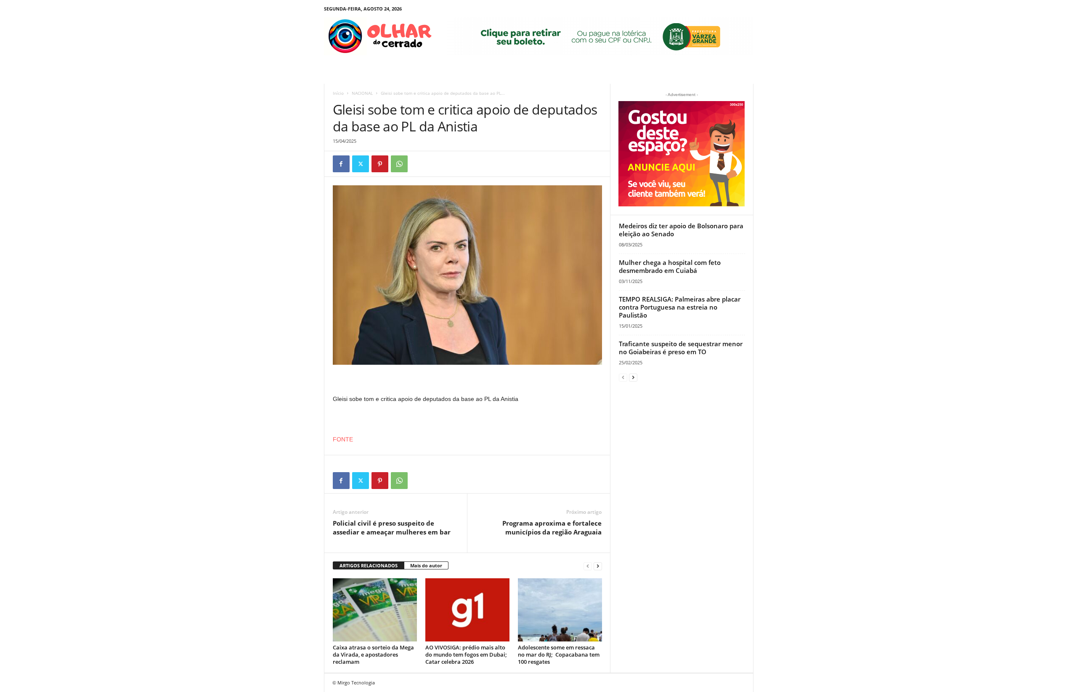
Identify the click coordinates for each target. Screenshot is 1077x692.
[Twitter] (360, 163)
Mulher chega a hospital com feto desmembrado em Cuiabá (670, 266)
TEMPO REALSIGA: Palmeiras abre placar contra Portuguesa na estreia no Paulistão (679, 307)
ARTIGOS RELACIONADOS (369, 565)
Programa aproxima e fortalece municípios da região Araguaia (552, 527)
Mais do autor (426, 565)
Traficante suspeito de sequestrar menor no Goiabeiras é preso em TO (681, 347)
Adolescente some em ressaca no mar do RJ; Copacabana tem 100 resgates (559, 654)
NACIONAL (362, 93)
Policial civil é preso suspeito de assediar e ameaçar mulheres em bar (392, 527)
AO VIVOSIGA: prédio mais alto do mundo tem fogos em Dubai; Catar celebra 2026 (466, 654)
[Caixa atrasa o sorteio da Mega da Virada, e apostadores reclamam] (375, 609)
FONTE (343, 439)
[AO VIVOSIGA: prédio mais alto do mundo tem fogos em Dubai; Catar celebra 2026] (467, 609)
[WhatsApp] (399, 163)
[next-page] (598, 565)
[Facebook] (341, 163)
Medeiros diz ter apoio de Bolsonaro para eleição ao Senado (681, 230)
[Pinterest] (379, 163)
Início (338, 93)
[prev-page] (588, 565)
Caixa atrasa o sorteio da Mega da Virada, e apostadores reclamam (373, 654)
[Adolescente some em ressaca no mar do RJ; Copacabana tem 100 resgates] (560, 609)
